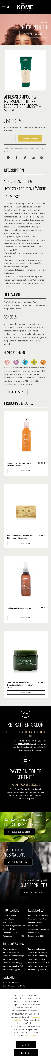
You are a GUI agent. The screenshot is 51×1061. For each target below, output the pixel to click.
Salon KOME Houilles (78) (12, 962)
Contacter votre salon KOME (14, 986)
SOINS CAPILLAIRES (37, 148)
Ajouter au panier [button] (26, 471)
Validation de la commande (38, 929)
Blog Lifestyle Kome (11, 922)
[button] (3, 7)
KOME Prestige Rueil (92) (37, 969)
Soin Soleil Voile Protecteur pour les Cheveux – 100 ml (21, 464)
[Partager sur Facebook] (16, 157)
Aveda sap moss (22, 148)
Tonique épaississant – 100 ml (19, 608)
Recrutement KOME (36, 936)
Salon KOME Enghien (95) (37, 966)
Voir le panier (33, 925)
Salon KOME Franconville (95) (14, 955)
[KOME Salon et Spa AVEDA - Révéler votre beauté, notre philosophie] (25, 7)
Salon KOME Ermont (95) (37, 955)
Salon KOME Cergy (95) (11, 969)
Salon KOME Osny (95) (36, 959)
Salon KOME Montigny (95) (13, 966)
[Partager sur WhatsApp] (8, 157)
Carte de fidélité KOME (37, 919)
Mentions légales (9, 929)
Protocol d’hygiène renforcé (14, 925)
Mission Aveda (8, 919)
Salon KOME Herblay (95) (37, 952)
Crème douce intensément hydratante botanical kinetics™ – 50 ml (21, 685)
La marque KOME (9, 915)
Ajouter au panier (30, 138)
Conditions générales (11, 932)
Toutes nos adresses (11, 949)
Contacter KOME (34, 932)
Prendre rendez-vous (36, 949)
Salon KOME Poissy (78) (12, 959)
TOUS (6, 151)
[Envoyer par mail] (33, 157)
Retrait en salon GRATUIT (38, 915)
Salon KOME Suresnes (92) (38, 962)
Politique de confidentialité (13, 936)
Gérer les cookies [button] (30, 1035)
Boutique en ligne (35, 922)
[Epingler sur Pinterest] (41, 157)
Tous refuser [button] (26, 1052)
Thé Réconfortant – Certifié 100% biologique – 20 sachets (20, 537)
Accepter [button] (26, 1044)
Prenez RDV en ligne (10, 982)
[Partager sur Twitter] (25, 157)
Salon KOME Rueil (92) (11, 952)
